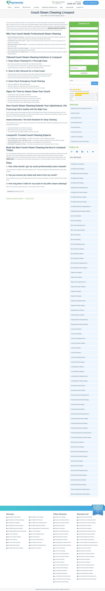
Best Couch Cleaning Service (78, 225)
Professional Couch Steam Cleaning (80, 399)
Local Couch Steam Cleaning (78, 343)
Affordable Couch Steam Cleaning (79, 173)
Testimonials (69, 7)
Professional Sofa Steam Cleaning (79, 418)
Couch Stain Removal (76, 132)
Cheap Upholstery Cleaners (77, 310)
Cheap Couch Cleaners (76, 272)
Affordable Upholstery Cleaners (78, 197)
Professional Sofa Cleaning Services (80, 414)
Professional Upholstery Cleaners (79, 423)
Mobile (71, 36)
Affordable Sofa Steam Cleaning (79, 192)
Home (9, 7)
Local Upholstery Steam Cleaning (79, 381)
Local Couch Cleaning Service (78, 338)
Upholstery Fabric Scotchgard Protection (81, 108)
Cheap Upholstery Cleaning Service (79, 319)
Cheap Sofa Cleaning (76, 296)
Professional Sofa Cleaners (77, 404)
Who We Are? (26, 7)
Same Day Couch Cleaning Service (79, 451)
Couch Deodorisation (76, 118)
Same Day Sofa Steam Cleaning (79, 475)
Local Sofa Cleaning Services (78, 357)
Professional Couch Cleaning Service (80, 395)
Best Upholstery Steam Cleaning (79, 267)
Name (71, 26)
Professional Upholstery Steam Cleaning (81, 437)
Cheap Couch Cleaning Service (78, 282)
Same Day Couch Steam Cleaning (79, 456)
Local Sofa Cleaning (76, 352)
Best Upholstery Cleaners (77, 253)
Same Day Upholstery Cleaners (78, 480)
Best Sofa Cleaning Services (78, 244)
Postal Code (73, 41)
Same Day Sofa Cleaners (77, 461)
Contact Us (79, 7)
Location (36, 7)
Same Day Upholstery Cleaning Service (80, 489)
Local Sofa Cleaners (76, 348)
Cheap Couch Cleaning (76, 277)
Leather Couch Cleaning (76, 136)
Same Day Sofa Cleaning (77, 465)
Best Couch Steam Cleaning (78, 230)
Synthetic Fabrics (75, 113)
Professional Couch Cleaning (78, 390)
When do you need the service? (77, 46)
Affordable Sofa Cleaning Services (79, 187)
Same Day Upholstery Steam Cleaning (80, 494)
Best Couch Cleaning (76, 220)
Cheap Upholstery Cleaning (77, 315)
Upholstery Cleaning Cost (49, 7)
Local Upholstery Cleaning (77, 371)
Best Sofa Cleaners (75, 234)
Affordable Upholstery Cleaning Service (80, 206)
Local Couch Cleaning (76, 333)
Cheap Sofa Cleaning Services (78, 300)
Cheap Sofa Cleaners (76, 291)
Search (71, 80)
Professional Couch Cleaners (78, 385)
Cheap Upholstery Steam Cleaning (79, 324)
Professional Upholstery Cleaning (79, 428)
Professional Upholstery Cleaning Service (81, 432)
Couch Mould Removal (76, 122)
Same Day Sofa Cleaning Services (79, 470)
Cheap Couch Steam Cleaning (78, 286)
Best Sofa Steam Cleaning (77, 249)
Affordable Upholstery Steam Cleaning (80, 211)
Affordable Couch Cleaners (77, 164)
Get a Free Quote (91, 3)
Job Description (74, 58)
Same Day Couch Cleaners (77, 442)
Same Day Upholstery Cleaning (78, 484)
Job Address (73, 52)
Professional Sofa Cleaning (77, 409)
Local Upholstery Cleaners (77, 366)
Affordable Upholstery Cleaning (78, 201)
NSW (46, 15)
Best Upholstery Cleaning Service (79, 263)
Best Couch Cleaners (76, 216)
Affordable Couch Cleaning (77, 168)
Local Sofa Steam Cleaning (77, 362)
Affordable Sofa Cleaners (77, 178)
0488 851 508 (74, 4)
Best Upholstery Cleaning (77, 258)
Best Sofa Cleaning (75, 239)
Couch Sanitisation (75, 127)
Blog (61, 7)
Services (17, 7)
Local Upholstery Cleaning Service (79, 376)
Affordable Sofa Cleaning (77, 183)
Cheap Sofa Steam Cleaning (78, 305)
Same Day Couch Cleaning (77, 447)
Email (71, 31)
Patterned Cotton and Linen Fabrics (80, 141)
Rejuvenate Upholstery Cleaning (56, 28)
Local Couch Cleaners (76, 329)
